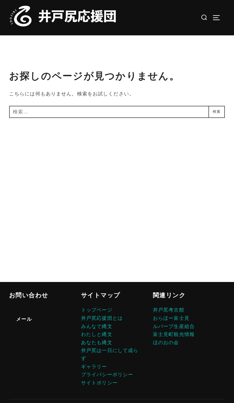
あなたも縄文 (96, 342)
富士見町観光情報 (174, 334)
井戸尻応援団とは (102, 318)
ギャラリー (94, 366)
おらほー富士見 (171, 318)
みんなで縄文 (96, 326)
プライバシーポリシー (107, 374)
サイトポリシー (99, 382)
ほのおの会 (166, 342)
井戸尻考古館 (168, 309)
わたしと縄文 (96, 334)
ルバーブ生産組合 (174, 326)
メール (24, 319)
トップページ (96, 309)
